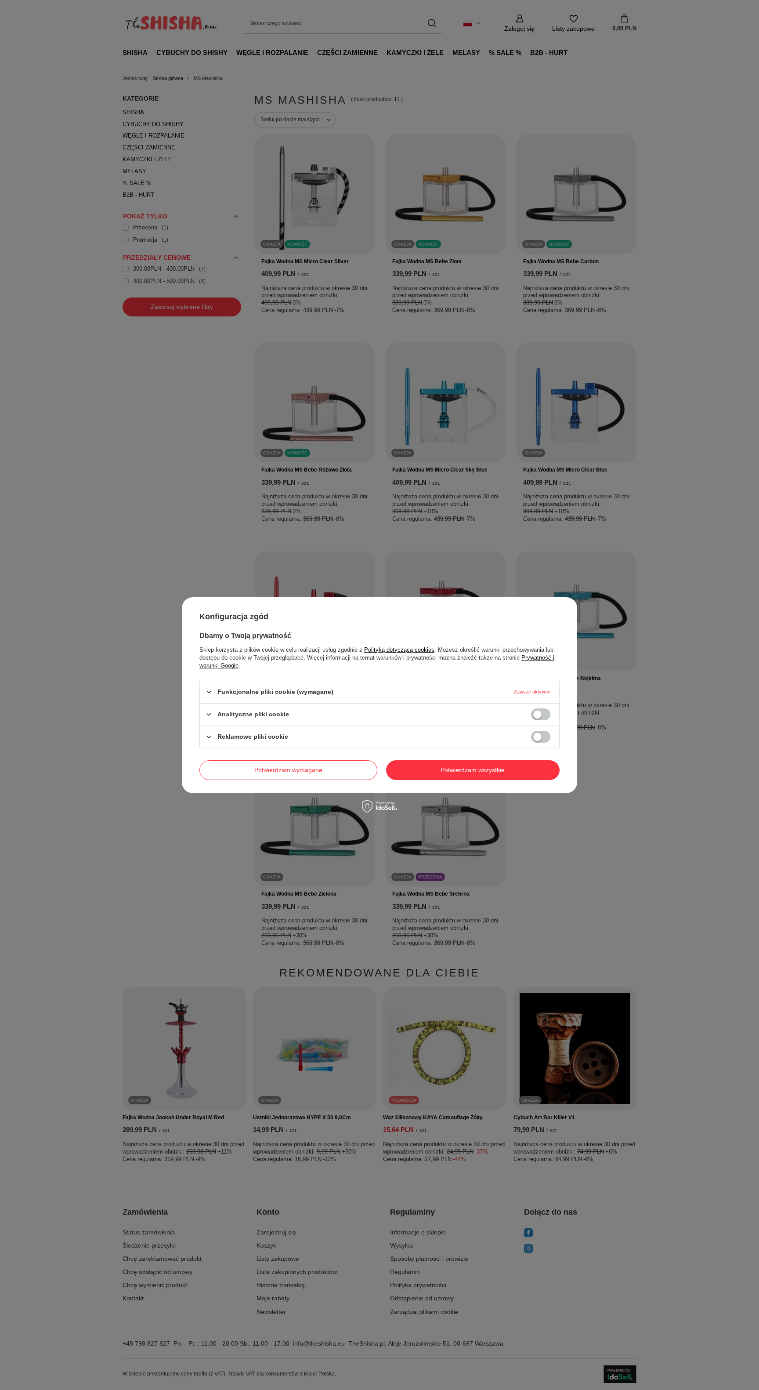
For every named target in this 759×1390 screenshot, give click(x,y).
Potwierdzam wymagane (288, 769)
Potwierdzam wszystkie (473, 769)
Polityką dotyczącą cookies (399, 649)
